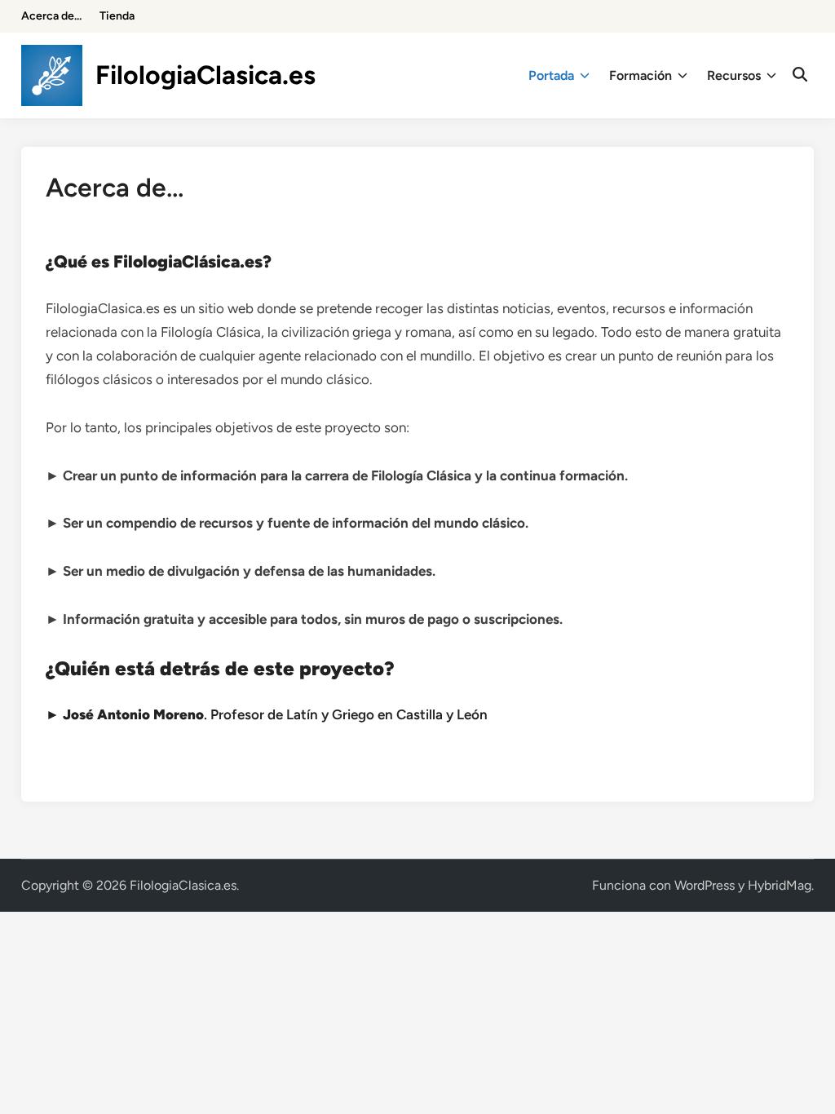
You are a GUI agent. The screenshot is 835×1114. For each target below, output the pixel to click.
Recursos (734, 75)
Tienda (117, 16)
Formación (640, 75)
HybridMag (779, 885)
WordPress (704, 885)
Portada (551, 75)
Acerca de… (51, 16)
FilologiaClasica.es (205, 75)
